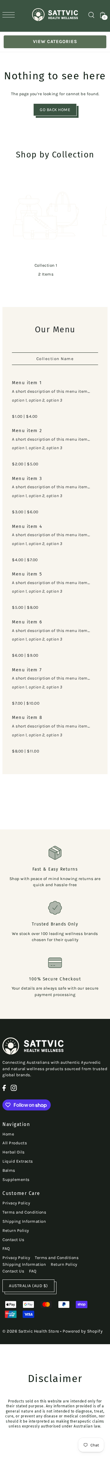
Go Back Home (55, 109)
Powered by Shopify (83, 1331)
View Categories (55, 41)
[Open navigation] (10, 14)
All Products (14, 1143)
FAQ (6, 1248)
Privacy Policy (16, 1203)
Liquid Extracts (17, 1161)
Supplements (16, 1179)
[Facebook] (4, 1087)
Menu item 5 (27, 574)
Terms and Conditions (24, 1212)
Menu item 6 (27, 622)
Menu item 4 (27, 526)
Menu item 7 (27, 670)
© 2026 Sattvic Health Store (30, 1331)
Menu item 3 (27, 478)
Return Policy (15, 1230)
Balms (8, 1170)
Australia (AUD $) (28, 1285)
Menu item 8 (27, 717)
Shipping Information (24, 1221)
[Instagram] (14, 1087)
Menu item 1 (27, 382)
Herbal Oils (13, 1152)
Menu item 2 (27, 430)
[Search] (91, 14)
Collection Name (55, 358)
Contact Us (13, 1239)
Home (8, 1134)
